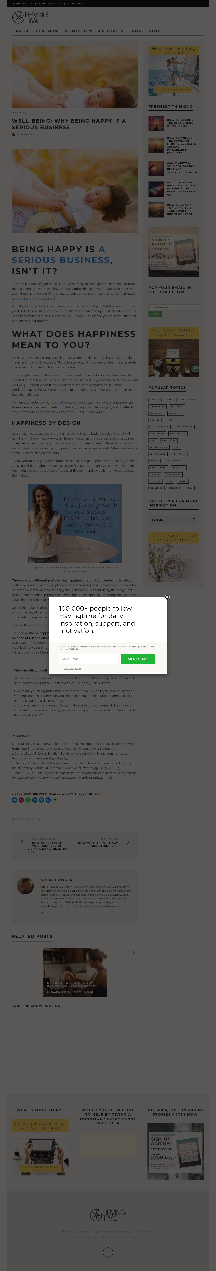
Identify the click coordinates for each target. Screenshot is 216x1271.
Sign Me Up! (137, 659)
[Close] (167, 597)
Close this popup (72, 668)
